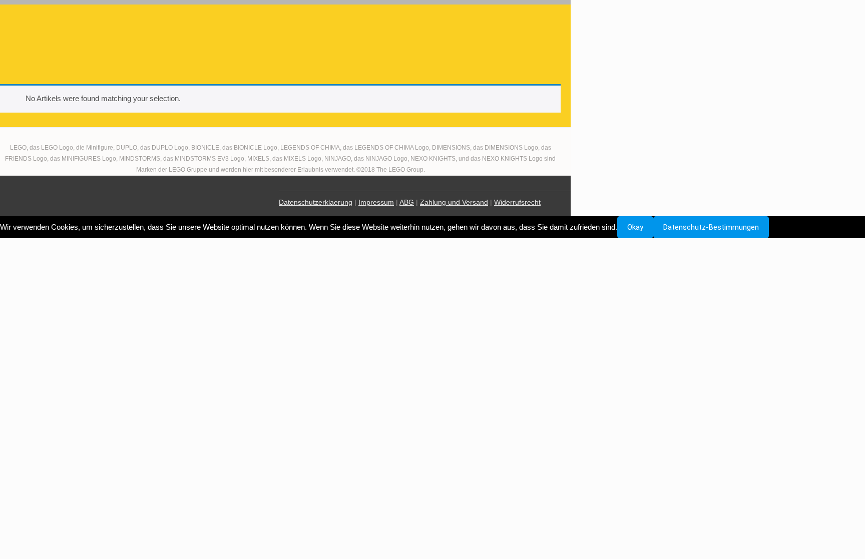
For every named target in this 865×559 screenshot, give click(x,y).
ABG (406, 202)
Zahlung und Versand (454, 202)
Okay (635, 227)
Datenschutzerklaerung (315, 202)
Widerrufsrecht (517, 202)
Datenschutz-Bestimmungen (711, 227)
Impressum (376, 202)
